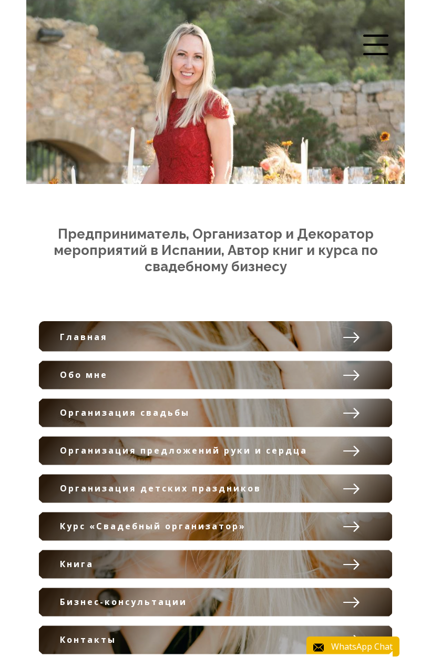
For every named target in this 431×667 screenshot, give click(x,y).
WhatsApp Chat (362, 646)
